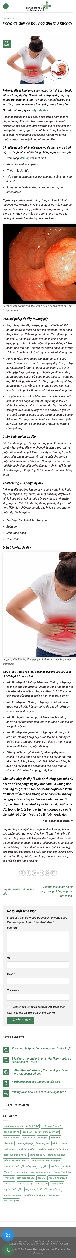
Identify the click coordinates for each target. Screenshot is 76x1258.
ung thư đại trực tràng (34, 1195)
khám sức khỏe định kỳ (15, 1154)
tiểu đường (22, 1172)
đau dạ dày (54, 1195)
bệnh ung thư (42, 1143)
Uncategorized (11, 18)
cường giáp (9, 1149)
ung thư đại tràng (12, 1195)
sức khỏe (66, 1166)
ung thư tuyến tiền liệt (36, 1189)
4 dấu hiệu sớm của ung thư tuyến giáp (36, 1081)
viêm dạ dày (27, 158)
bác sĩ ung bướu (11, 1137)
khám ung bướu (37, 1154)
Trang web (13, 990)
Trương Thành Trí (62, 1172)
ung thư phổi (57, 1183)
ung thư (41, 1177)
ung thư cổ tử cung (57, 1177)
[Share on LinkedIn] (54, 873)
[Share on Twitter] (35, 873)
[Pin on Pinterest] (48, 873)
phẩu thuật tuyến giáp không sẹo (20, 1166)
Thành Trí (8, 1172)
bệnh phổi (55, 1137)
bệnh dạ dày (29, 1137)
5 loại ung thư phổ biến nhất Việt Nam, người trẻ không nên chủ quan (41, 1060)
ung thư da (9, 1183)
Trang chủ (21, 1241)
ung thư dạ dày (25, 1183)
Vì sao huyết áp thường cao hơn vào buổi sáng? (41, 1048)
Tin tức (44, 1244)
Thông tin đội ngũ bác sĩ (23, 1244)
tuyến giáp (9, 1177)
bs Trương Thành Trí (52, 1126)
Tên (10, 958)
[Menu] (6, 6)
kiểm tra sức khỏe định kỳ (16, 1160)
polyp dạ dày (39, 110)
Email (11, 974)
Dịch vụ (55, 1241)
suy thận (55, 1166)
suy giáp (43, 1166)
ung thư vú (55, 1189)
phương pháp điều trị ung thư (46, 1160)
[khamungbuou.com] (38, 6)
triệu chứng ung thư (40, 1172)
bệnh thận (9, 1143)
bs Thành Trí (32, 1126)
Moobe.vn (38, 1253)
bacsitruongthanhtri (13, 1126)
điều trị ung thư (11, 1200)
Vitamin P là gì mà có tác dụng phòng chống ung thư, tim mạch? (56, 891)
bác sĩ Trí (27, 1131)
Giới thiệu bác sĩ (39, 1241)
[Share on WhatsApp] (22, 873)
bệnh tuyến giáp (25, 1143)
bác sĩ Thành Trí (11, 1131)
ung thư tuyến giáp (13, 1189)
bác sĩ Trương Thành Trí (47, 1131)
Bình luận (13, 927)
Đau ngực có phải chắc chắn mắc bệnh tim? (39, 1092)
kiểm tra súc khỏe (56, 1154)
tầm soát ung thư (25, 1177)
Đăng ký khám (59, 1244)
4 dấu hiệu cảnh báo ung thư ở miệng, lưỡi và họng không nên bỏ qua (40, 1072)
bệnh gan (42, 1137)
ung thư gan (42, 1183)
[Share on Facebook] (28, 873)
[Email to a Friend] (41, 873)
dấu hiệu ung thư (26, 1149)
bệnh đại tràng (59, 1143)
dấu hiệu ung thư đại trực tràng (53, 1149)
